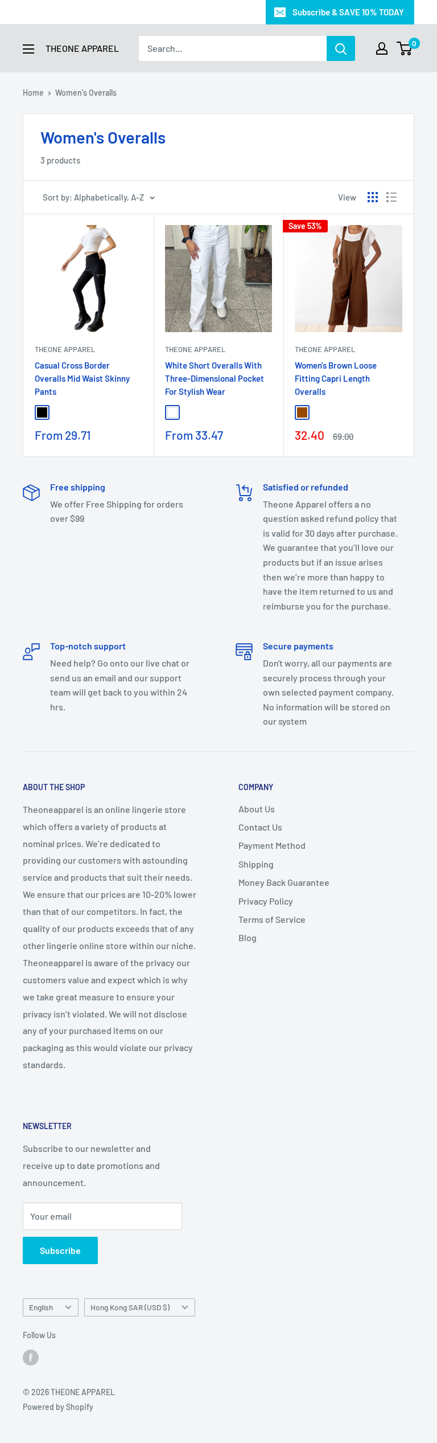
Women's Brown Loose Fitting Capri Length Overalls (336, 378)
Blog (247, 937)
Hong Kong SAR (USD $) (130, 1307)
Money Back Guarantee (283, 882)
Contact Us (260, 826)
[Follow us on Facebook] (31, 1357)
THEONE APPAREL (325, 349)
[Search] (341, 48)
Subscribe (60, 1250)
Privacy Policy (265, 901)
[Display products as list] (391, 197)
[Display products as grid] (373, 197)
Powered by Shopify (58, 1407)
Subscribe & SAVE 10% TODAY (348, 12)
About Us (256, 808)
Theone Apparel (65, 349)
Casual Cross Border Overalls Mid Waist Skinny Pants (82, 378)
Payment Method (272, 845)
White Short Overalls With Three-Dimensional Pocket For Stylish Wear (214, 378)
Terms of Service (272, 919)
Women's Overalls (86, 92)
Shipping (256, 864)
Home (33, 92)
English (41, 1307)
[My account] (381, 48)
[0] (405, 48)
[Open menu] (28, 49)
